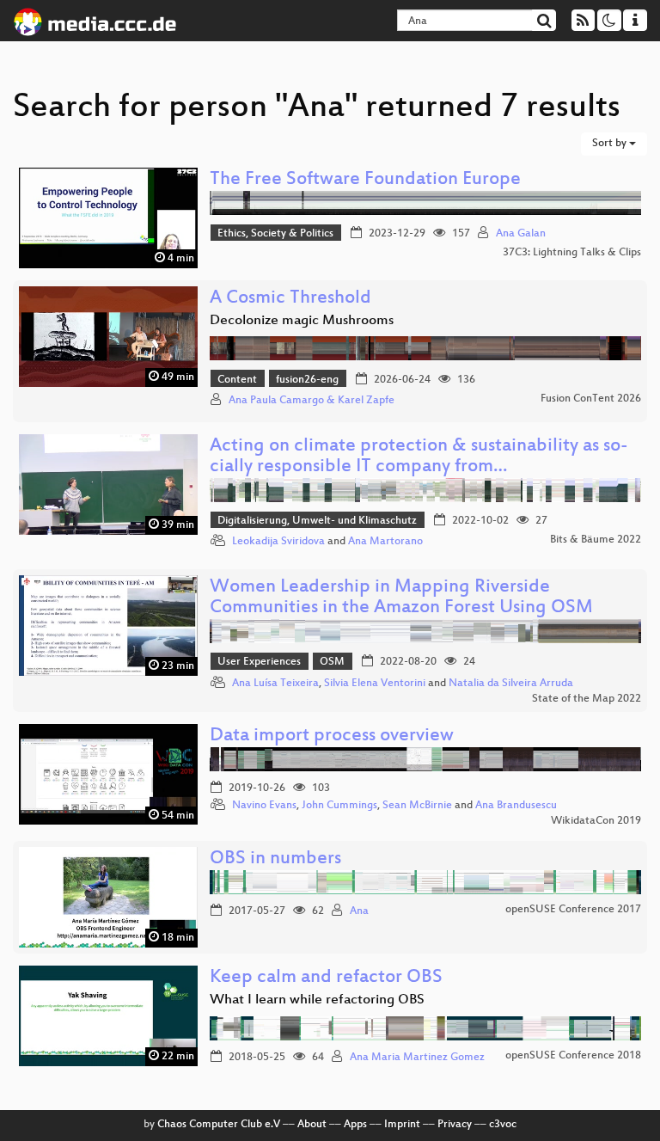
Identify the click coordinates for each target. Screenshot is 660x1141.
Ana (359, 911)
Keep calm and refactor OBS (326, 978)
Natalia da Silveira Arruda (511, 684)
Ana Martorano (385, 542)
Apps (355, 1125)
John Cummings (339, 806)
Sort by (610, 144)
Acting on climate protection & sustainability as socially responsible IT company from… (419, 457)
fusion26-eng (307, 380)
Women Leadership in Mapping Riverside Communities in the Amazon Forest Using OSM (401, 598)
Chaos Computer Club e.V (218, 1125)
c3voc (502, 1125)
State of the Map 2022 (586, 699)
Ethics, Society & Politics (275, 234)
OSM (332, 662)
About (312, 1125)
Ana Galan (521, 234)
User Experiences (259, 662)
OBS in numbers (275, 859)
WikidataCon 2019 (596, 821)
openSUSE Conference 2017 (573, 910)
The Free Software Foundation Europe (365, 180)
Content (237, 380)
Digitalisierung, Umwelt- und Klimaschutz (317, 521)
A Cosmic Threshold (290, 299)
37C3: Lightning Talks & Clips (572, 253)
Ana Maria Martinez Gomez (417, 1058)
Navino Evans (264, 806)
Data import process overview (332, 736)
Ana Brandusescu (516, 806)
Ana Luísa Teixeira (275, 684)
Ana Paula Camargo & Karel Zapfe (311, 401)
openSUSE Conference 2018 (573, 1056)
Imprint (402, 1125)
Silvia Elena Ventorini (374, 684)
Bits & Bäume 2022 (595, 540)
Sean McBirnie (417, 806)
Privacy (454, 1125)
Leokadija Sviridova (278, 542)
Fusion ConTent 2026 (591, 399)
